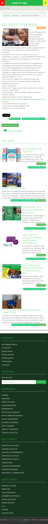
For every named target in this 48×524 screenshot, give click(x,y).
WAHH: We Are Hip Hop (14, 188)
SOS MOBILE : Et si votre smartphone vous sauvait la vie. (33, 210)
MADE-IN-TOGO (19, 2)
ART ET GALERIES (8, 426)
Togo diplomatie (9, 492)
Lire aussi (8, 140)
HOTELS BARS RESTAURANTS (12, 415)
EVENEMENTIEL (7, 409)
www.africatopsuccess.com (13, 99)
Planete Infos (7, 513)
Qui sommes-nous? (9, 344)
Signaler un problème (11, 466)
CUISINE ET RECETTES (10, 433)
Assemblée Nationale (11, 496)
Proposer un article (10, 456)
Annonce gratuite (9, 449)
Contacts (6, 365)
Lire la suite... (41, 164)
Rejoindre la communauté (13, 473)
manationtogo (8, 503)
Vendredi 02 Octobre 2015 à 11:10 (34, 118)
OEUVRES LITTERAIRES (10, 422)
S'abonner (41, 382)
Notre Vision (7, 351)
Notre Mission (8, 355)
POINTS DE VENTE (8, 402)
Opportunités (7, 358)
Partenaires (7, 361)
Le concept (6, 348)
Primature (6, 489)
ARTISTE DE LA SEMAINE (11, 412)
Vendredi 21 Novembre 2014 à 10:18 (25, 325)
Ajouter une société (10, 445)
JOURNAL (15, 15)
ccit (3, 506)
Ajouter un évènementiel (12, 452)
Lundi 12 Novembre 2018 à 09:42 (35, 289)
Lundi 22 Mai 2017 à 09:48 (37, 167)
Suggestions (7, 463)
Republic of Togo (9, 486)
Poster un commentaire (10, 125)
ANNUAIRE (6, 398)
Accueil (6, 15)
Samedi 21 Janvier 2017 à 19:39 (35, 228)
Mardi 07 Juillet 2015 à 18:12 (36, 258)
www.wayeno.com (37, 99)
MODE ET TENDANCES (10, 429)
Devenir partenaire (10, 469)
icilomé (5, 509)
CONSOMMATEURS (9, 405)
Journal (5, 395)
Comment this (15, 118)
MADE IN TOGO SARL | (15, 520)
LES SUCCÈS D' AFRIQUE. (20, 24)
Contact (24, 521)
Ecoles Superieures (10, 419)
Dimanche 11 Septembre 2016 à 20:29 (24, 200)
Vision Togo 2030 (9, 499)
